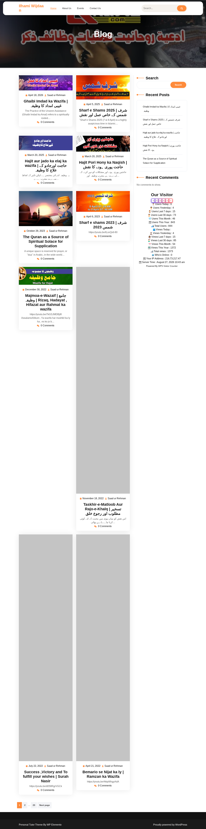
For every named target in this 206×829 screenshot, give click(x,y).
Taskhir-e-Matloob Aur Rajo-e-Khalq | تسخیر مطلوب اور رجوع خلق (103, 509)
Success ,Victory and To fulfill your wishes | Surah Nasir (45, 776)
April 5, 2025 (93, 104)
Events (80, 8)
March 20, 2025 (35, 155)
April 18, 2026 (35, 95)
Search (152, 78)
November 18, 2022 (93, 499)
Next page (44, 805)
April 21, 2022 (93, 766)
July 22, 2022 (36, 766)
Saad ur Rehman (56, 95)
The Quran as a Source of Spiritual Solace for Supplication (45, 241)
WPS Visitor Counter (168, 266)
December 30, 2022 (36, 290)
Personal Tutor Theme (31, 824)
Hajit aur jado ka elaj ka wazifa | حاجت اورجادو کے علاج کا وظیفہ (46, 165)
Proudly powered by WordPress (170, 824)
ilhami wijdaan (31, 8)
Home (53, 8)
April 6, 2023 (93, 217)
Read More (44, 82)
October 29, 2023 (36, 231)
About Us (66, 8)
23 (34, 805)
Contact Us (95, 8)
